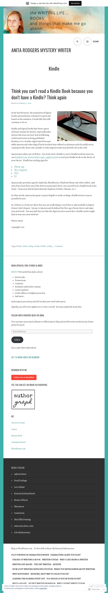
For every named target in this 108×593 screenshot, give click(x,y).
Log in (14, 429)
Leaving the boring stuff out (28, 578)
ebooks (37, 246)
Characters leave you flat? (65, 554)
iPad (16, 173)
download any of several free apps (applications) (36, 157)
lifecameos (19, 506)
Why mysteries (20, 573)
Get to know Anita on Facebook (25, 357)
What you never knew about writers (74, 569)
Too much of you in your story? (63, 578)
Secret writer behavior (41, 583)
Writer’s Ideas (50, 559)
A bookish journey (22, 532)
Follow (17, 339)
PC (15, 176)
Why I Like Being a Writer (74, 559)
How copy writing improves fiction (32, 569)
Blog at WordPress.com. (22, 548)
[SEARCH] (77, 42)
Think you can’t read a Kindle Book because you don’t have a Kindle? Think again (52, 94)
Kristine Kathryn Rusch (24, 493)
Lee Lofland (19, 487)
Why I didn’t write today (71, 583)
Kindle (43, 246)
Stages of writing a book (26, 559)
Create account (18, 422)
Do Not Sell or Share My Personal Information (54, 548)
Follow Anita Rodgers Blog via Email (27, 315)
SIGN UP (15, 271)
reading (49, 246)
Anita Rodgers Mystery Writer (41, 50)
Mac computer (20, 170)
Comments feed (18, 442)
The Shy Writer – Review (47, 564)
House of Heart (21, 500)
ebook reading (28, 246)
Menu (96, 41)
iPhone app (19, 166)
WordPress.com (18, 448)
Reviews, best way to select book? (50, 573)
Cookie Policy (43, 588)
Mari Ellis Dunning (22, 519)
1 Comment (58, 246)
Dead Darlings (20, 480)
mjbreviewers (20, 474)
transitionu (19, 513)
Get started (75, 3)
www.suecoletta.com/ (24, 526)
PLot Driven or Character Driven (30, 554)
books (19, 246)
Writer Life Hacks (22, 564)
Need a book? (19, 583)
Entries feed (16, 435)
